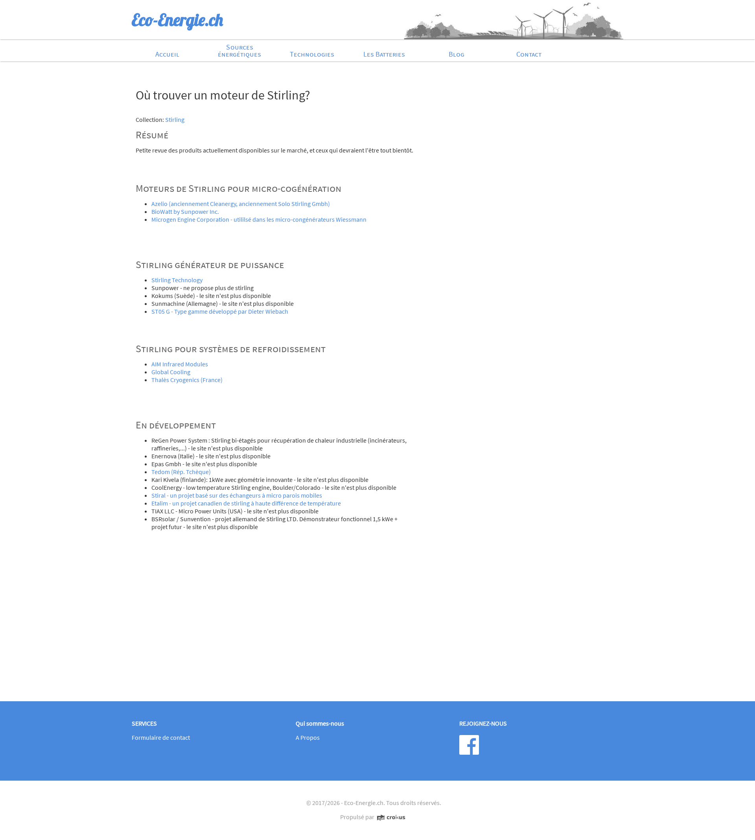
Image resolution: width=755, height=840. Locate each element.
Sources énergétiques (239, 50)
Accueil (167, 54)
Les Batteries (384, 54)
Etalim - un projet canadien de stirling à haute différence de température (246, 503)
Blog (456, 54)
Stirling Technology (177, 280)
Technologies (312, 54)
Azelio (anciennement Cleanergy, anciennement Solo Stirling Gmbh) (240, 204)
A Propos (308, 737)
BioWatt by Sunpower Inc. (185, 211)
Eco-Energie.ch (363, 803)
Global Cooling (170, 372)
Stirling (174, 119)
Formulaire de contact (161, 737)
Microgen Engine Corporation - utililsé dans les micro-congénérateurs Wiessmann (258, 219)
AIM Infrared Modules (179, 364)
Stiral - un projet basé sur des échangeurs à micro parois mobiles (236, 495)
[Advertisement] (374, 632)
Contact (528, 54)
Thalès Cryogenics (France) (187, 380)
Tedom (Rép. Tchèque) (181, 472)
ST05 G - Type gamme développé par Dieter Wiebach (219, 311)
